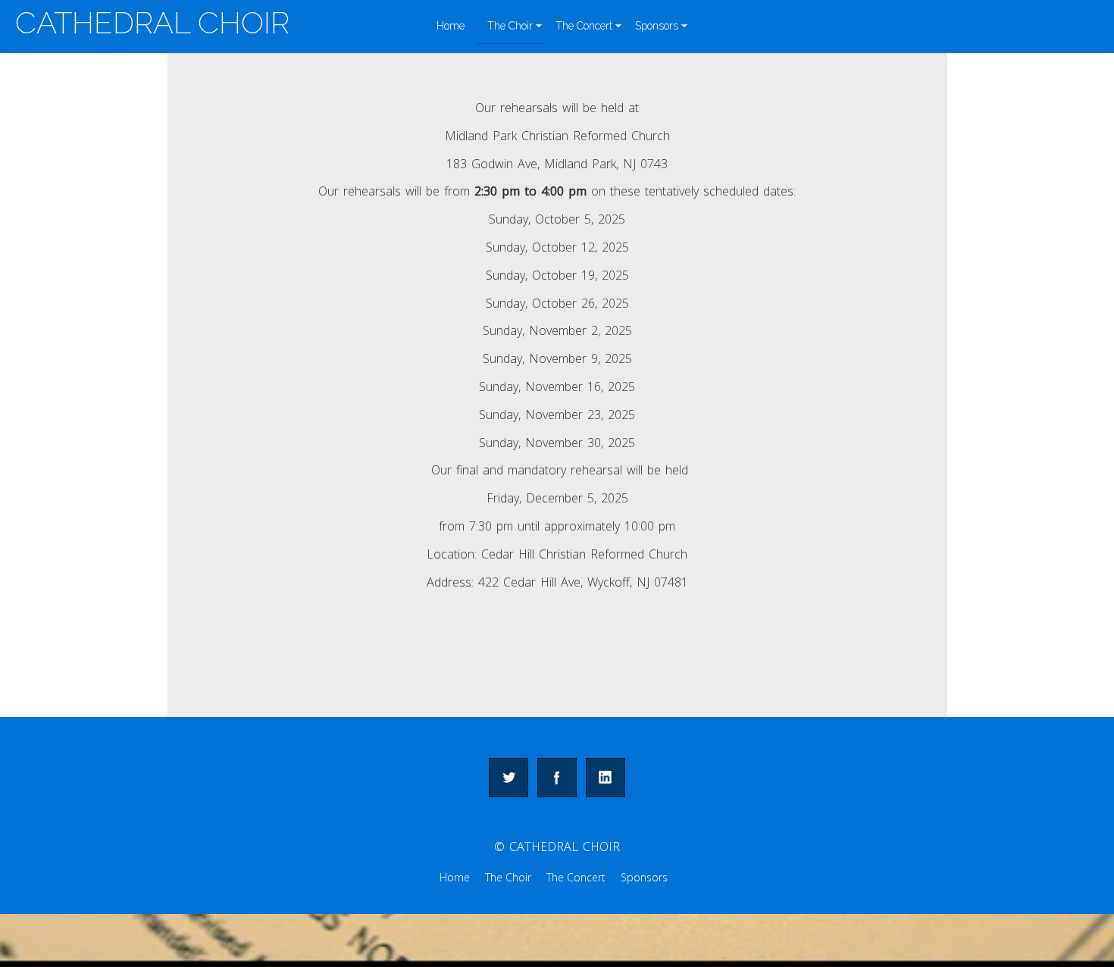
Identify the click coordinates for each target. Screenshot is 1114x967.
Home (451, 26)
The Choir (510, 26)
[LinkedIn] (605, 777)
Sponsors (656, 26)
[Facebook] (557, 777)
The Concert (583, 26)
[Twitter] (508, 777)
